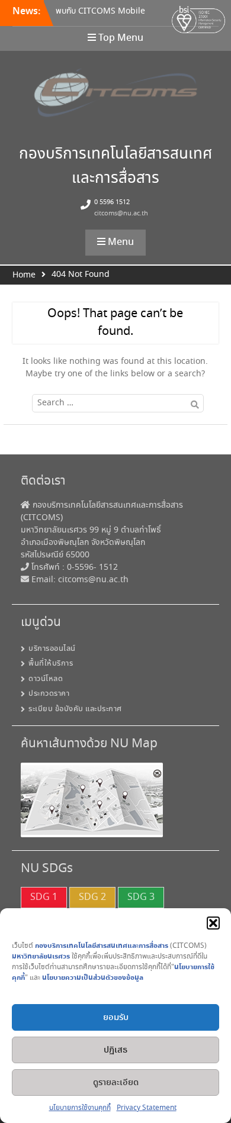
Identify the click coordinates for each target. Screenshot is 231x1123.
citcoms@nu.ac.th (121, 213)
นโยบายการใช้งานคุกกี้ (80, 1108)
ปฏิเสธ (115, 1050)
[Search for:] (115, 403)
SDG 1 (43, 897)
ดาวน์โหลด (45, 679)
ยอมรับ (116, 1017)
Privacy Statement (147, 1108)
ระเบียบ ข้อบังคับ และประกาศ (75, 709)
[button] (213, 923)
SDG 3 (141, 897)
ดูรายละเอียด (116, 1082)
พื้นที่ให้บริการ (50, 663)
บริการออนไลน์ (52, 648)
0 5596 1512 (112, 202)
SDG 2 (92, 897)
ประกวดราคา (48, 693)
